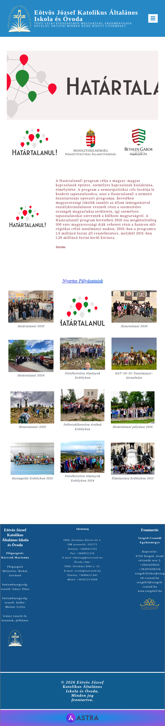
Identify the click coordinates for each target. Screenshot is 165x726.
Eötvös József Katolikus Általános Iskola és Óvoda (86, 16)
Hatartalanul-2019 (32, 427)
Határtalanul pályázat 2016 (133, 427)
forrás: (61, 247)
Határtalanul (70, 181)
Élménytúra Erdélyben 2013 (133, 478)
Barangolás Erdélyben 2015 (32, 478)
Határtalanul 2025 (31, 326)
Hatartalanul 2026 (134, 326)
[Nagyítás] (154, 127)
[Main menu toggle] (153, 18)
